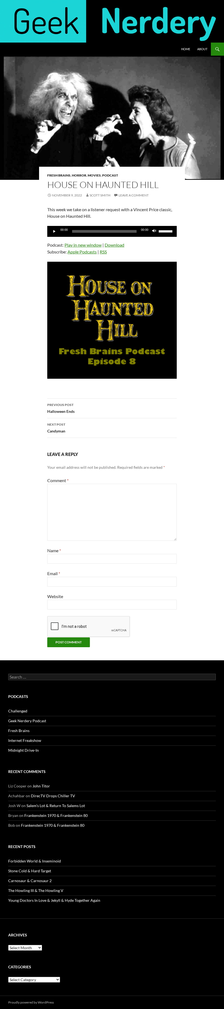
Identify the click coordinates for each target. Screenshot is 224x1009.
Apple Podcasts (82, 251)
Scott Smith (100, 195)
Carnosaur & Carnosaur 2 (30, 880)
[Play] (54, 231)
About (202, 49)
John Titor (41, 786)
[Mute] (154, 231)
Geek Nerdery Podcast (27, 720)
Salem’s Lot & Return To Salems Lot (55, 805)
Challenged (17, 711)
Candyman (56, 427)
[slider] (166, 231)
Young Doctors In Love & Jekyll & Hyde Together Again (54, 900)
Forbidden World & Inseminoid (34, 861)
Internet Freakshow (24, 740)
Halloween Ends (61, 408)
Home (185, 49)
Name (54, 550)
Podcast (110, 175)
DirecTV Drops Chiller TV (53, 795)
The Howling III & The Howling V (35, 890)
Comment (58, 480)
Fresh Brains (58, 175)
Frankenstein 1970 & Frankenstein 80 (56, 815)
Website (55, 596)
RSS (103, 251)
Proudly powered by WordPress (31, 1002)
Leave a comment (134, 195)
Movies (94, 175)
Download (114, 244)
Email (53, 573)
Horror (79, 175)
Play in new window (83, 244)
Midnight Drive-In (23, 750)
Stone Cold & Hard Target (29, 870)
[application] (112, 231)
